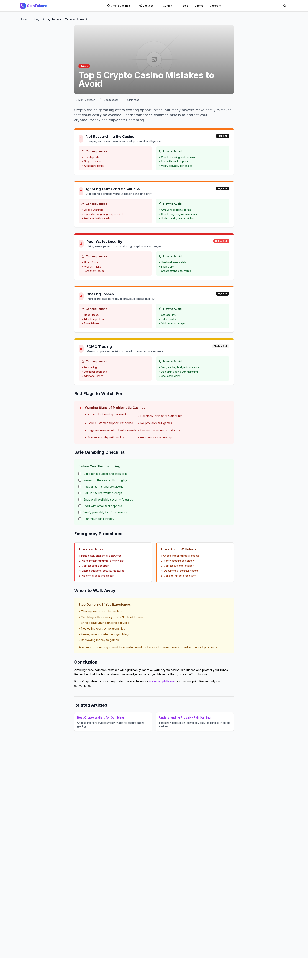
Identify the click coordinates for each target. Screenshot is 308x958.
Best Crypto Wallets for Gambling (100, 717)
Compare (215, 5)
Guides (167, 5)
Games (198, 5)
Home (23, 19)
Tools (184, 5)
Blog (36, 19)
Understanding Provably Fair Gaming (185, 717)
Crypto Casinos (120, 5)
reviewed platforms (162, 681)
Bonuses (148, 5)
